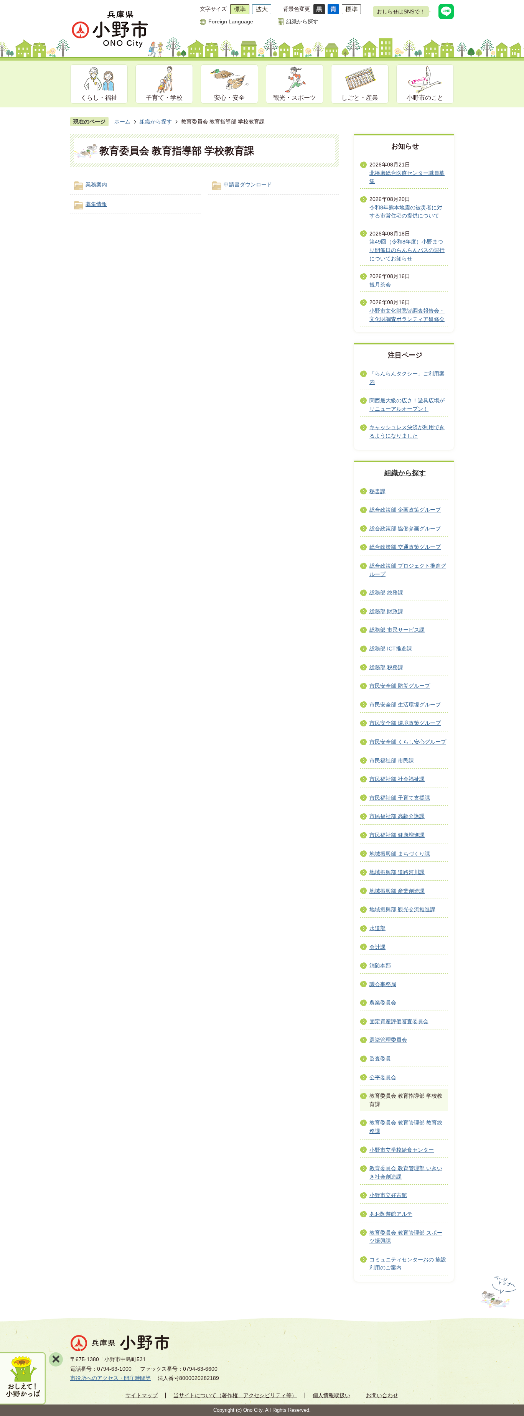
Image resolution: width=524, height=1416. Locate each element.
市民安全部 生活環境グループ (405, 704)
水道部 (377, 928)
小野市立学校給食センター (401, 1150)
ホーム (122, 122)
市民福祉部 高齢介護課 (397, 816)
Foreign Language (230, 21)
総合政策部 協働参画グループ (405, 528)
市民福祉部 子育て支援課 (399, 798)
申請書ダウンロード (248, 184)
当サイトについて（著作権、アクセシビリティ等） (235, 1395)
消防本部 (380, 965)
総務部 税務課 (386, 667)
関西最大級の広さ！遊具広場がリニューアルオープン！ (407, 404)
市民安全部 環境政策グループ (405, 723)
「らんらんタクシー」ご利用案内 (407, 377)
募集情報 (96, 204)
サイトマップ (141, 1395)
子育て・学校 (164, 97)
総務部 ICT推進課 (390, 648)
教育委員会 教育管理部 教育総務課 (405, 1127)
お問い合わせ (382, 1395)
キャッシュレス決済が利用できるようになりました (407, 431)
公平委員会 (382, 1077)
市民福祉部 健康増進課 (397, 835)
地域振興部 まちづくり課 (399, 854)
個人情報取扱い (331, 1395)
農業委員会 (382, 1002)
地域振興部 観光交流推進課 (402, 909)
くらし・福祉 (99, 97)
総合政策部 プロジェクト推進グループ (407, 570)
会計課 (377, 947)
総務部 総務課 (386, 592)
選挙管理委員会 (388, 1040)
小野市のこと (425, 97)
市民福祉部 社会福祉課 (397, 779)
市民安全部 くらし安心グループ (407, 742)
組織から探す (302, 21)
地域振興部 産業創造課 (397, 891)
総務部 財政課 (386, 611)
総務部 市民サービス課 (397, 630)
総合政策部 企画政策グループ (405, 510)
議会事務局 (382, 984)
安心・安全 (229, 97)
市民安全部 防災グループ (399, 686)
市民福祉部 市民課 (391, 760)
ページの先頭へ (497, 1292)
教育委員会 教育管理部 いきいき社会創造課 (405, 1172)
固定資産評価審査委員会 (398, 1021)
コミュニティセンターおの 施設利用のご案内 (407, 1263)
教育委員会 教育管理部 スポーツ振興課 (405, 1237)
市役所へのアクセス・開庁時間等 (110, 1378)
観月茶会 (380, 285)
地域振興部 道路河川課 (397, 872)
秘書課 (377, 491)
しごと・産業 (359, 97)
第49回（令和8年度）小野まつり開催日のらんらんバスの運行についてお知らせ (407, 250)
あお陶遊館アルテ (390, 1214)
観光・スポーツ (294, 97)
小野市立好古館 (388, 1195)
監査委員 (380, 1058)
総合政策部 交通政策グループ (405, 547)
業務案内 (96, 184)
